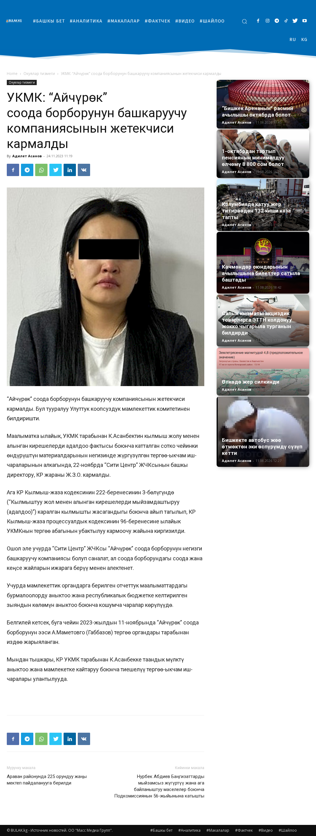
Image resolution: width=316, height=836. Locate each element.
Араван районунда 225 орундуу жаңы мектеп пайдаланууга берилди (47, 780)
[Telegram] (276, 21)
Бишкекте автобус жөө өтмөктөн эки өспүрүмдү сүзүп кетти (262, 446)
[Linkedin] (70, 170)
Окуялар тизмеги (39, 73)
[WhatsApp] (41, 170)
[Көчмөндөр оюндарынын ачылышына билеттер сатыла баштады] (263, 263)
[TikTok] (286, 21)
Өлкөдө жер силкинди (250, 382)
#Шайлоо (288, 830)
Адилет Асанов (27, 156)
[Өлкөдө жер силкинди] (263, 372)
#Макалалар (217, 830)
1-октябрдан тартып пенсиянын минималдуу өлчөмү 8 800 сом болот (253, 157)
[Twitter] (295, 21)
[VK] (84, 170)
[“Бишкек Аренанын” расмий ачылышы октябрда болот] (263, 104)
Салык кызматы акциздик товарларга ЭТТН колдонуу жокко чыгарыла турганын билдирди (257, 323)
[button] (244, 21)
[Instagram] (267, 21)
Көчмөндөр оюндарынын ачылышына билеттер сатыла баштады (261, 273)
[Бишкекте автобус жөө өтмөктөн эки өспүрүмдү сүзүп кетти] (263, 432)
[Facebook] (258, 21)
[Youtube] (304, 21)
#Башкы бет (161, 830)
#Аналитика (189, 830)
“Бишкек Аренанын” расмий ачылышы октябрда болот (257, 111)
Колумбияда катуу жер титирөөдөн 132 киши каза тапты (256, 210)
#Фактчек (244, 830)
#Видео (266, 830)
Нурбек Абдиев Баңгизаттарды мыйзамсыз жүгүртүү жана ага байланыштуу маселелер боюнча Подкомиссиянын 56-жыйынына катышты (159, 786)
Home (12, 73)
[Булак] (15, 21)
